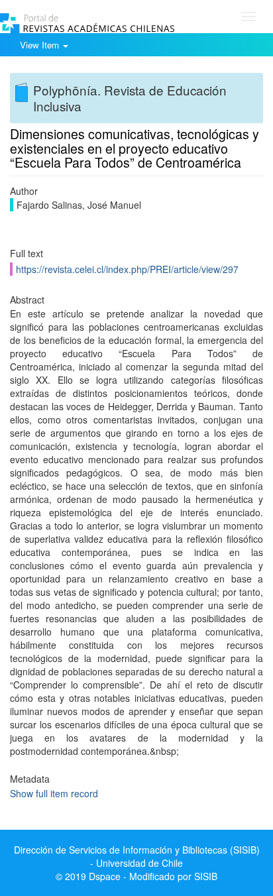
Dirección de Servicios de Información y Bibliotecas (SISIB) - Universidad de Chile (137, 856)
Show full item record (54, 793)
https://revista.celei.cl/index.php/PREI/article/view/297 (127, 269)
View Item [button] (41, 44)
